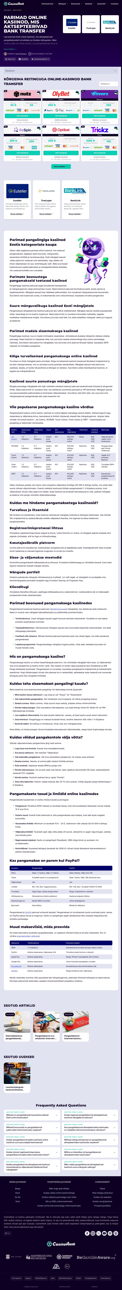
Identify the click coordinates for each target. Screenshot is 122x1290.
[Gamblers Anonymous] (56, 1276)
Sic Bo (17, 1207)
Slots (17, 1211)
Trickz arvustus (99, 157)
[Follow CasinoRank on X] (97, 1243)
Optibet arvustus (60, 157)
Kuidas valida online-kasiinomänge (58, 1203)
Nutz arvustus (22, 120)
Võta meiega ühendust (102, 1203)
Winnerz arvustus (99, 120)
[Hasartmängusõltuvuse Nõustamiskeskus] (38, 1267)
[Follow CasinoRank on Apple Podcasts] (114, 1243)
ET (6, 1243)
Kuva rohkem (59, 166)
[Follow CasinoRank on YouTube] (103, 1243)
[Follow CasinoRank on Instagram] (92, 1243)
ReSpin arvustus (22, 157)
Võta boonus (22, 116)
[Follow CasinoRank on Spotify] (109, 1243)
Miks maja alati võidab (59, 1199)
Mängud (62, 3)
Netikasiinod (47, 3)
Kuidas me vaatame (102, 1207)
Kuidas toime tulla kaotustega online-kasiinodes (58, 1216)
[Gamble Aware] (96, 1267)
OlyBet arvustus (60, 120)
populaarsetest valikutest (28, 946)
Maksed (88, 3)
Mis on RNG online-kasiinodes (58, 1211)
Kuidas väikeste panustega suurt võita (58, 1207)
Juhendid (101, 3)
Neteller (14, 981)
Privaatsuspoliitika (102, 1216)
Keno (17, 1203)
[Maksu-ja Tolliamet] (13, 1267)
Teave (101, 1199)
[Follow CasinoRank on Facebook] (86, 1243)
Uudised (114, 3)
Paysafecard (16, 977)
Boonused (75, 3)
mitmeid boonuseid (58, 616)
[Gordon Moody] (64, 1267)
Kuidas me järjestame (102, 1211)
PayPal (28, 923)
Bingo (17, 1199)
